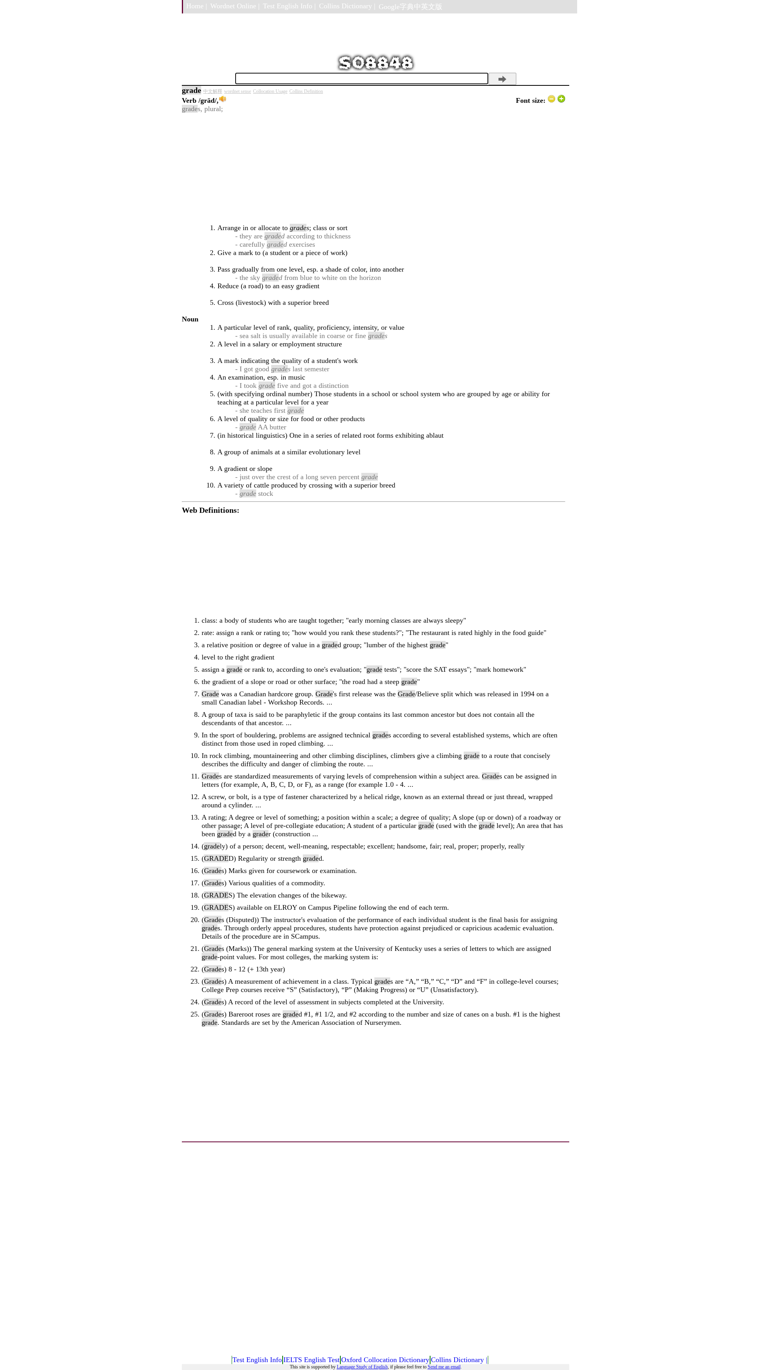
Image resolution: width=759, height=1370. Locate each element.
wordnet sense (237, 91)
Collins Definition (306, 91)
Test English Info (257, 1360)
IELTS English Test (311, 1360)
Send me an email (444, 1367)
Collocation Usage (270, 91)
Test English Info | (289, 6)
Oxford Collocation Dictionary (385, 1360)
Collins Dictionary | (347, 6)
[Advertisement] (373, 168)
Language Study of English (362, 1367)
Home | (196, 6)
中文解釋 (212, 91)
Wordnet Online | (235, 6)
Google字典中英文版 (410, 7)
